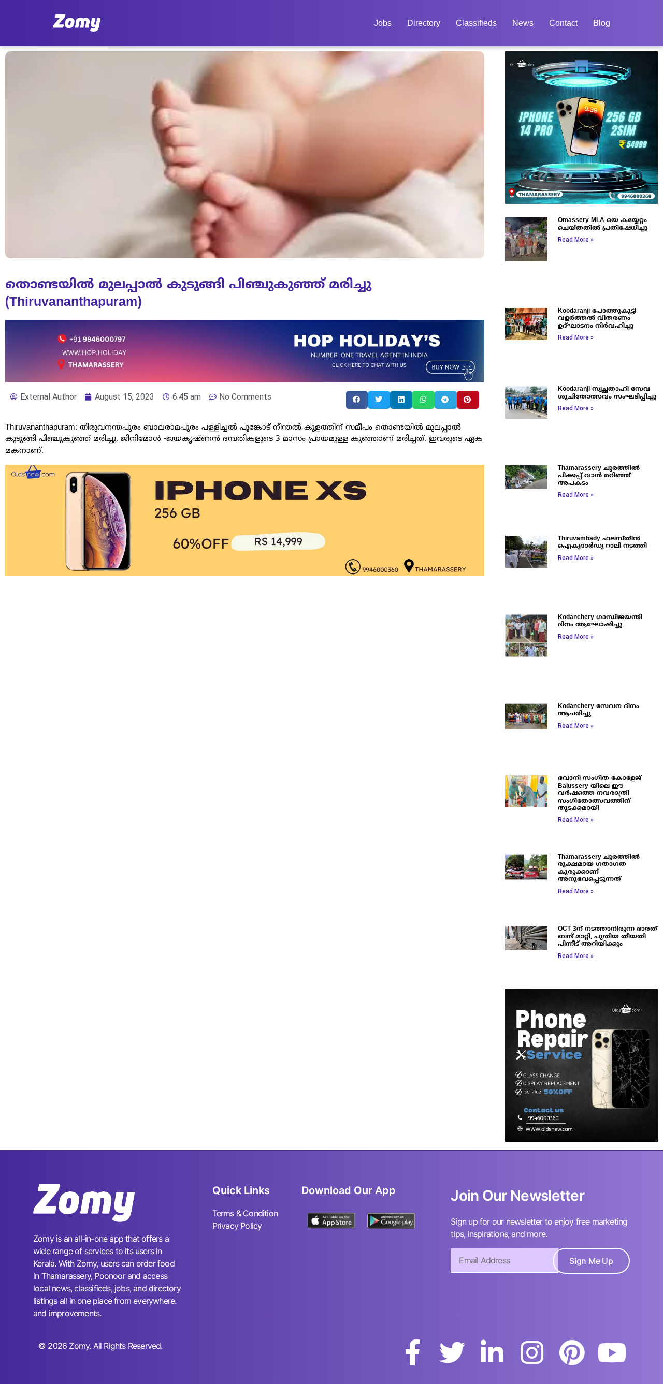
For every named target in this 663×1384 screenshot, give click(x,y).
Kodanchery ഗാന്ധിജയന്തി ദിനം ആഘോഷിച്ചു (600, 621)
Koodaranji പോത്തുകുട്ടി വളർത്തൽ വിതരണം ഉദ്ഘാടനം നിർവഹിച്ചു (597, 318)
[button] (357, 400)
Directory (423, 23)
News (523, 23)
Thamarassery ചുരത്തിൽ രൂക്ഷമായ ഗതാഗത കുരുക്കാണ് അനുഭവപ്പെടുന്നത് (599, 868)
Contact (563, 23)
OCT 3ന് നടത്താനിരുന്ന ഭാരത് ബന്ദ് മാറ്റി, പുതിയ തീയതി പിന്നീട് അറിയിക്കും (607, 936)
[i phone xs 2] (244, 572)
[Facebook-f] (412, 1352)
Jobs (383, 23)
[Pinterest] (572, 1352)
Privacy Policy (237, 1225)
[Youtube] (612, 1352)
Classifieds (476, 23)
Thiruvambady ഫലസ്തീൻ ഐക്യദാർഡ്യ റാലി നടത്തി (602, 542)
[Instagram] (532, 1352)
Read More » (576, 239)
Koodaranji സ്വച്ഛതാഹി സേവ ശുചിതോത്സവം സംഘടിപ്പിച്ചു (607, 393)
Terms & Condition (245, 1213)
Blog (601, 23)
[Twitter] (452, 1352)
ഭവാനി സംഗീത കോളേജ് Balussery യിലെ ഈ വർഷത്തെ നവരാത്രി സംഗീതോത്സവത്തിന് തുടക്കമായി (599, 794)
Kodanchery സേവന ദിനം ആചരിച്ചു (598, 710)
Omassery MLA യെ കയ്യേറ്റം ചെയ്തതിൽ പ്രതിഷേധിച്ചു (602, 224)
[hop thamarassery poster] (244, 379)
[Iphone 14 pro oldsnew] (581, 201)
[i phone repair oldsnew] (581, 1138)
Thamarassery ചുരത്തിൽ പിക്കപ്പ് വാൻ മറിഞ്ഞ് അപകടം (599, 476)
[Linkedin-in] (492, 1352)
